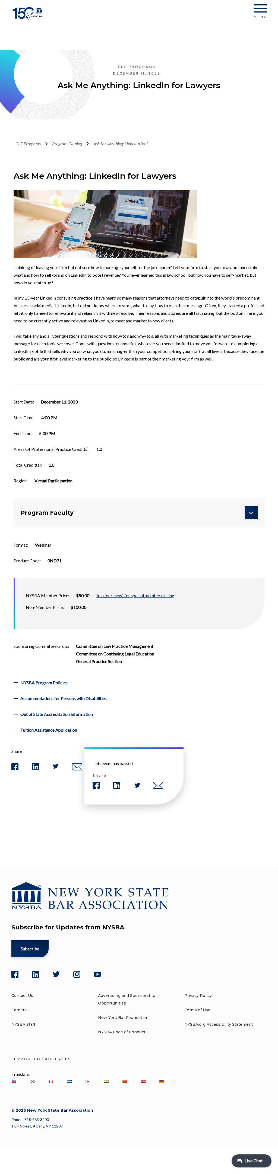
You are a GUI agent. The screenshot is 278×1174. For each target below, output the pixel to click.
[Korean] (32, 1081)
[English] (13, 1081)
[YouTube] (97, 974)
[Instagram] (76, 974)
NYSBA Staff (23, 1024)
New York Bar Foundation (123, 1017)
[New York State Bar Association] (28, 17)
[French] (50, 1081)
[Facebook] (14, 974)
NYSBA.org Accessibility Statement (218, 1024)
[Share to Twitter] (55, 767)
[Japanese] (87, 1081)
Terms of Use (197, 1009)
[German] (161, 1081)
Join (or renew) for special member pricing (135, 595)
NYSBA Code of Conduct (122, 1032)
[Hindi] (106, 1081)
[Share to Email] (77, 769)
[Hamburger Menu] (260, 9)
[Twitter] (56, 974)
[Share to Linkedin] (35, 769)
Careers (19, 1009)
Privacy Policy (198, 995)
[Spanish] (143, 1081)
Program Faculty (47, 512)
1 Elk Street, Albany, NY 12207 (37, 1126)
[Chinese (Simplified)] (124, 1081)
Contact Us (22, 995)
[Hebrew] (69, 1081)
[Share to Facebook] (14, 769)
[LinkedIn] (35, 974)
